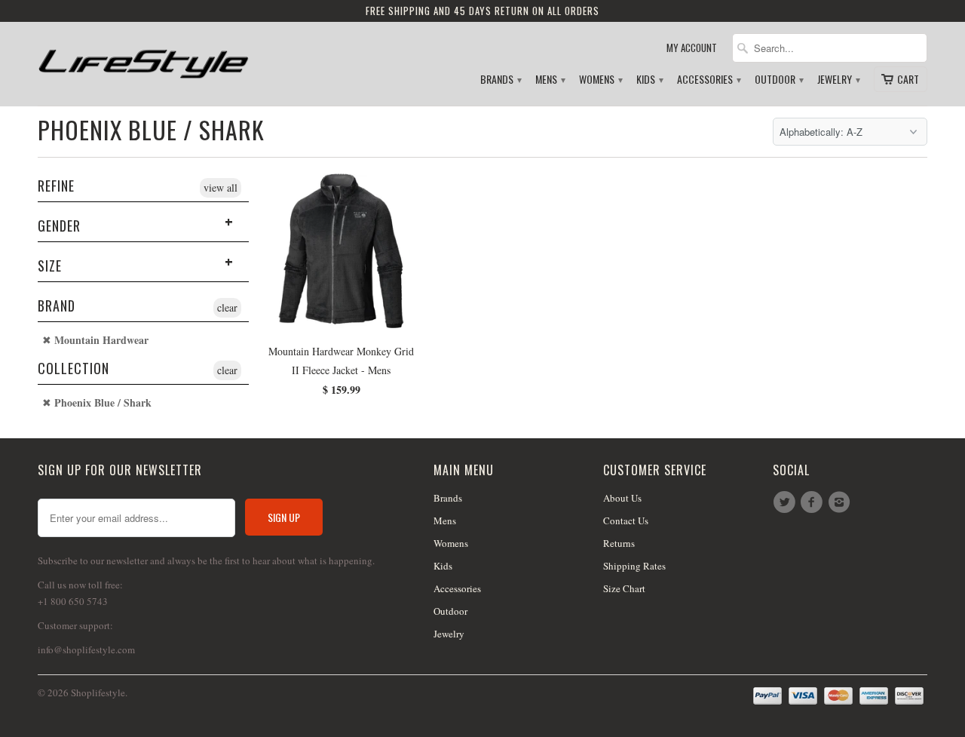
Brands (500, 79)
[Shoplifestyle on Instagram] (841, 502)
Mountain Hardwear (100, 340)
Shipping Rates (634, 566)
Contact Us (625, 520)
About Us (622, 498)
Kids (649, 79)
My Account (691, 48)
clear (227, 307)
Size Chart (624, 588)
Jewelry (838, 79)
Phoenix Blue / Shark (151, 129)
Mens (549, 79)
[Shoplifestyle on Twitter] (786, 502)
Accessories (708, 79)
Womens (600, 79)
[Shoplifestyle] (143, 57)
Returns (619, 543)
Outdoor (778, 79)
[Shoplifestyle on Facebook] (813, 502)
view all (220, 187)
